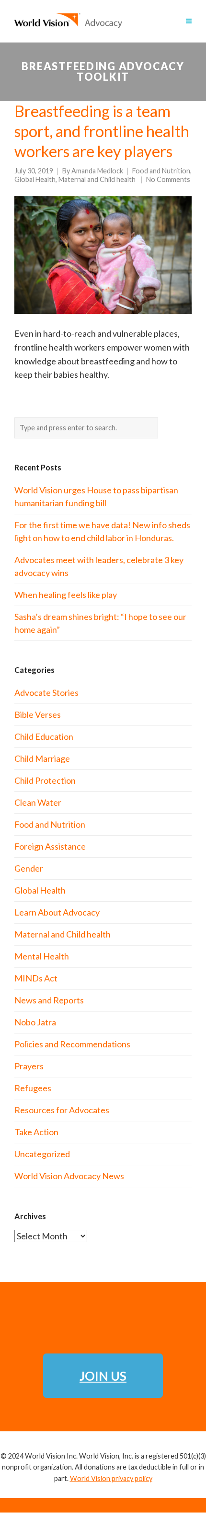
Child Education (43, 736)
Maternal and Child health (97, 179)
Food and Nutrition (161, 171)
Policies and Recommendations (72, 1044)
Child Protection (45, 780)
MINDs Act (35, 978)
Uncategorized (42, 1154)
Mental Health (41, 956)
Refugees (32, 1088)
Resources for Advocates (61, 1110)
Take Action (36, 1132)
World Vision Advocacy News (69, 1176)
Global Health (35, 179)
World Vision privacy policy (111, 1478)
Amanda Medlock (97, 171)
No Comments (168, 179)
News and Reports (49, 1000)
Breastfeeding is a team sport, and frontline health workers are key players (101, 131)
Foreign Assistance (50, 846)
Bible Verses (37, 714)
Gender (28, 868)
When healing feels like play (65, 594)
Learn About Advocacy (57, 912)
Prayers (29, 1066)
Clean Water (37, 802)
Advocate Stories (46, 692)
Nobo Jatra (35, 1022)
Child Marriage (42, 758)
